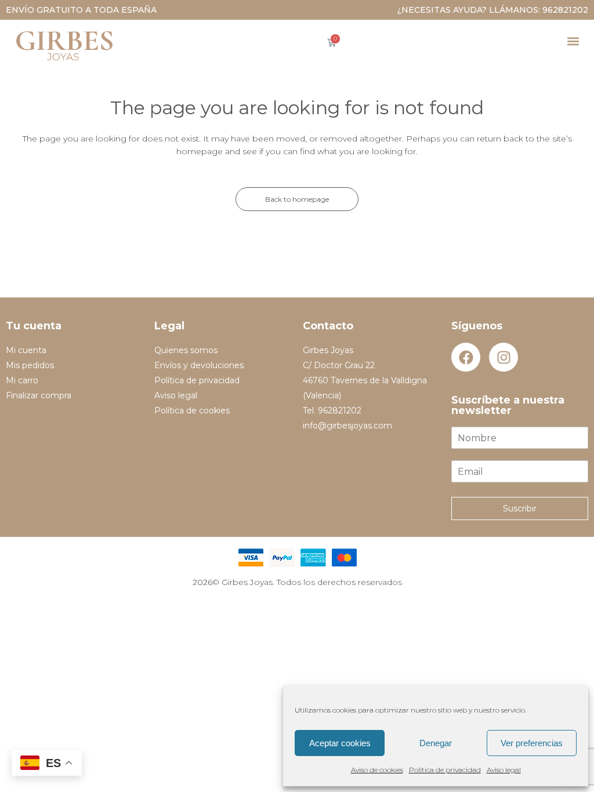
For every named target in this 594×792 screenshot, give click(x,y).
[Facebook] (465, 357)
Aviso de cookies (377, 769)
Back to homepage (297, 199)
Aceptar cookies (340, 743)
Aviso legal (504, 769)
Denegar (435, 743)
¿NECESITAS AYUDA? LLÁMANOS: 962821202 (492, 10)
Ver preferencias (532, 743)
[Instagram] (503, 357)
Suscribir (520, 508)
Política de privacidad (445, 769)
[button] (572, 40)
